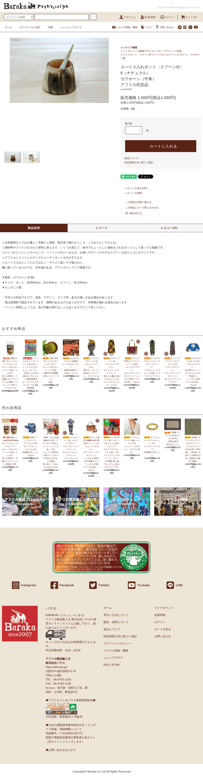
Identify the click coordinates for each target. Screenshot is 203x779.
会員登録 (150, 17)
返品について (131, 158)
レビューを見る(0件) (136, 188)
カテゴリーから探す (30, 27)
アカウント (130, 17)
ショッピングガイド (71, 27)
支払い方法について (115, 614)
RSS (106, 664)
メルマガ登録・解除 (127, 27)
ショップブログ (113, 657)
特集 (50, 27)
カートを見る (162, 629)
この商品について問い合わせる (142, 207)
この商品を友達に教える (138, 202)
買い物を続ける (133, 213)
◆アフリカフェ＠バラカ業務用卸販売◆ (71, 700)
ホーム (8, 27)
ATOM (115, 664)
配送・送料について (115, 622)
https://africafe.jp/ (56, 667)
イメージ (101, 227)
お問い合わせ (166, 27)
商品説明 (34, 227)
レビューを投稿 (133, 193)
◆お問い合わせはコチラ (61, 749)
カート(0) (191, 17)
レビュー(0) (169, 227)
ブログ (148, 27)
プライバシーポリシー (117, 643)
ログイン (169, 17)
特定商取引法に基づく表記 (138, 162)
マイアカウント (164, 607)
